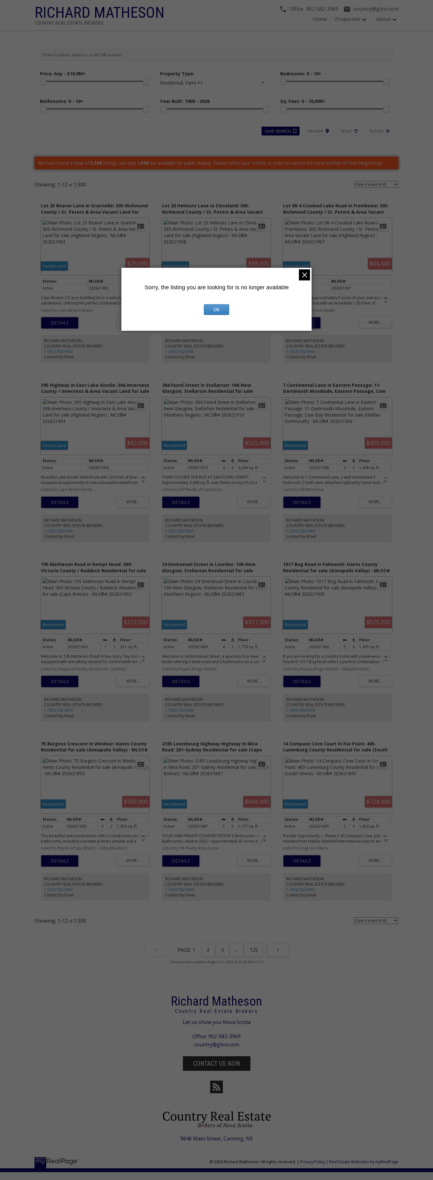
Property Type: (177, 74)
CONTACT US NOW (216, 1063)
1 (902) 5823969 (58, 351)
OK (216, 309)
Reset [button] (346, 131)
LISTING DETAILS (59, 323)
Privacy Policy (312, 1161)
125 (253, 949)
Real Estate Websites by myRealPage (363, 1161)
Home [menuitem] (320, 19)
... (236, 949)
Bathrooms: (61, 101)
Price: (63, 74)
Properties (347, 19)
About (383, 19)
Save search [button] (278, 131)
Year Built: (185, 101)
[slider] (43, 81)
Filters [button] (377, 131)
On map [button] (315, 131)
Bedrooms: (300, 74)
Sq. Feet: (302, 101)
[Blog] (216, 1087)
